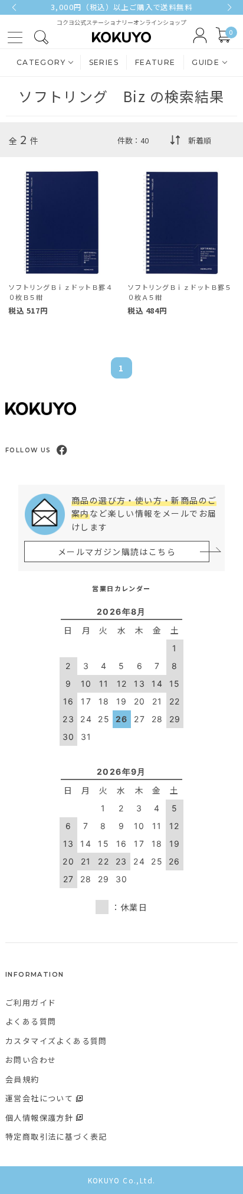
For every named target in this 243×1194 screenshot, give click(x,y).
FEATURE (155, 62)
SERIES (104, 62)
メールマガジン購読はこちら (117, 551)
